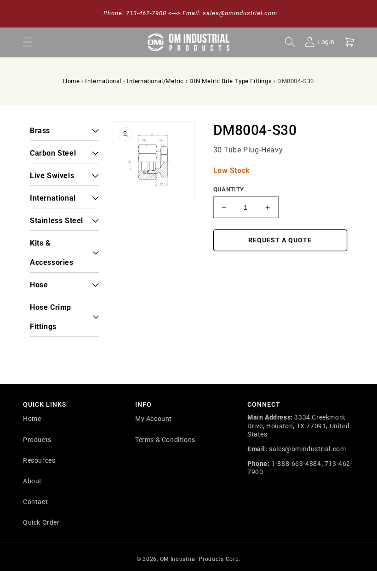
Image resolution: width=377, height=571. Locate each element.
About (32, 481)
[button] (27, 42)
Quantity (228, 189)
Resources (39, 460)
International (103, 81)
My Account (153, 418)
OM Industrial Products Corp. (200, 559)
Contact (35, 501)
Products (37, 439)
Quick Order (41, 522)
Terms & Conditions (165, 439)
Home (71, 81)
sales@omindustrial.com (307, 449)
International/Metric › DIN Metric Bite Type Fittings (199, 81)
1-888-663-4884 (296, 463)
